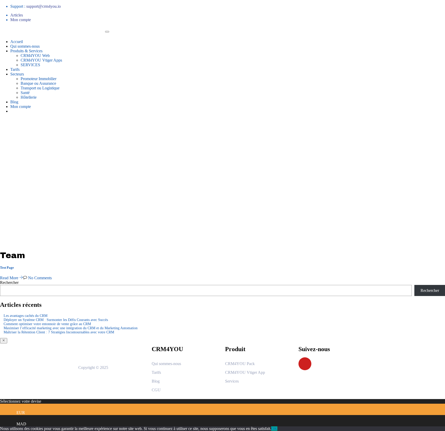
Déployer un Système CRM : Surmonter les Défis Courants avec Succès (56, 320)
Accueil (16, 41)
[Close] (3, 340)
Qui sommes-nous (25, 46)
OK (274, 428)
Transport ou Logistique (40, 88)
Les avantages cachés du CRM (25, 316)
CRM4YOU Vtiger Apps (41, 60)
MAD (21, 424)
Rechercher (9, 282)
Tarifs (15, 69)
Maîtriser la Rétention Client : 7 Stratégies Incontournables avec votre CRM (59, 332)
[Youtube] (304, 363)
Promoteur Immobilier (38, 79)
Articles (16, 15)
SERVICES (30, 65)
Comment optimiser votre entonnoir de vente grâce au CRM (47, 324)
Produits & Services (26, 51)
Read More (9, 278)
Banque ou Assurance (38, 83)
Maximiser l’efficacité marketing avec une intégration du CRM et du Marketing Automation (71, 328)
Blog (14, 102)
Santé (25, 92)
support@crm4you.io (43, 6)
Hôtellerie (29, 97)
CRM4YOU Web (35, 55)
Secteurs (17, 74)
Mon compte (20, 20)
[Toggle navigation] (107, 31)
